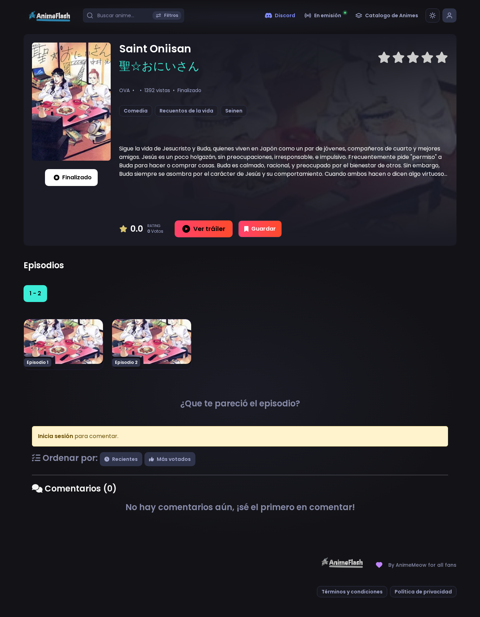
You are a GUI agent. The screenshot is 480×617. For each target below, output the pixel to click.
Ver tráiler (209, 228)
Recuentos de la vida (186, 110)
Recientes (125, 459)
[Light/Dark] (433, 15)
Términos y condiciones (352, 591)
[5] (441, 57)
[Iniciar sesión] (449, 15)
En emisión (327, 15)
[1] (384, 57)
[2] (398, 57)
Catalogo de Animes (391, 15)
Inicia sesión (55, 436)
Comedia (136, 110)
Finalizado (77, 177)
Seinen (233, 110)
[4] (427, 57)
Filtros (171, 15)
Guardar (263, 229)
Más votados (174, 459)
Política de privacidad (423, 591)
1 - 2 (35, 293)
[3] (413, 57)
